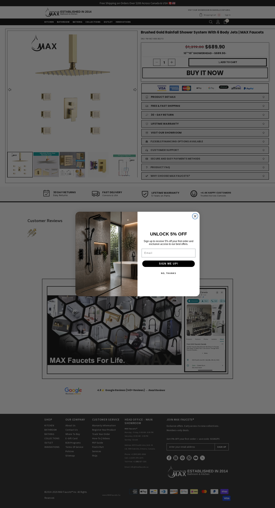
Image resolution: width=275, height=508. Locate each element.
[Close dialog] (195, 216)
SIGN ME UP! (168, 263)
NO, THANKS (168, 273)
